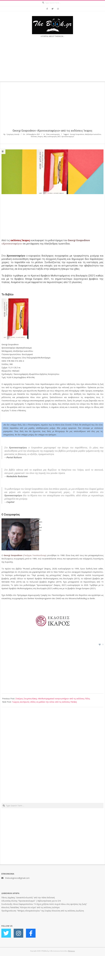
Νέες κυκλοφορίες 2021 (52, 136)
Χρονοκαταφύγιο (68, 136)
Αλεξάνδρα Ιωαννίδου (93, 134)
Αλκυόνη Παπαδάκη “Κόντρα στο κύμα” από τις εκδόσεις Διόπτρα (30, 907)
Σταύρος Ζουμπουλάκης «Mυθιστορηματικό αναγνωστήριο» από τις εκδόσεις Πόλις (52, 698)
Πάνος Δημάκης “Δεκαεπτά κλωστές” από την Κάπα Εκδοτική (28, 897)
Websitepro (71, 951)
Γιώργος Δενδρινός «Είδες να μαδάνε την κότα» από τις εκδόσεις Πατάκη (44, 702)
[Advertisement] (52, 61)
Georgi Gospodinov (77, 134)
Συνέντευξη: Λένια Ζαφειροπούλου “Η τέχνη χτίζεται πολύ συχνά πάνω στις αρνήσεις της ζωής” (44, 904)
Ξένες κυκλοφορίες (53, 134)
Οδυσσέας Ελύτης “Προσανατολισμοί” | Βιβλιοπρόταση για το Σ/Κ (31, 900)
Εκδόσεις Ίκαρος (37, 136)
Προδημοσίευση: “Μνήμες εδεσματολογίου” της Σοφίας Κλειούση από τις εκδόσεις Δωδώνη (42, 910)
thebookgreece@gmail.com (17, 878)
